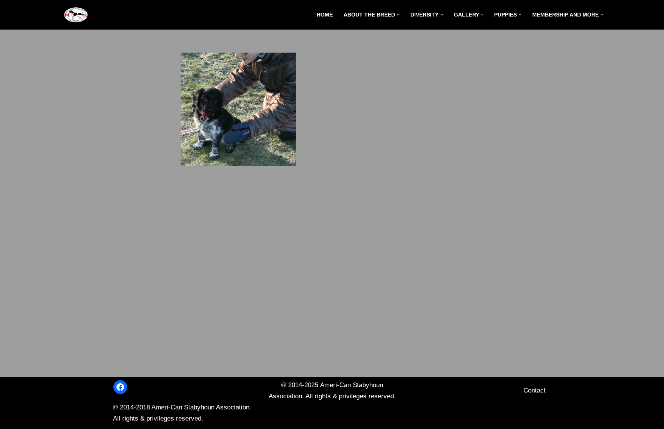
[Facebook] (120, 387)
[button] (398, 14)
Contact (534, 390)
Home (325, 15)
